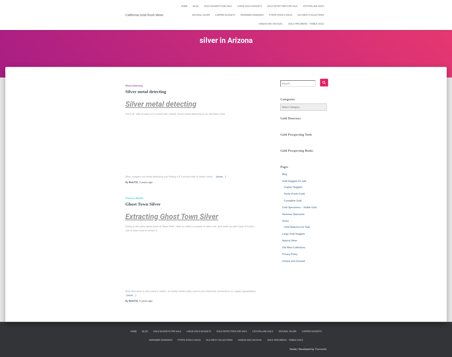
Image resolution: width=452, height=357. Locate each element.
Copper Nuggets (225, 15)
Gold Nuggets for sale (218, 6)
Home (184, 6)
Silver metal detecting (145, 91)
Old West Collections (311, 15)
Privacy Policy (290, 254)
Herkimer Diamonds (252, 15)
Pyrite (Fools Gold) (280, 15)
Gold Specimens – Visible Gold (306, 24)
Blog (196, 6)
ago (146, 182)
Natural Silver (201, 15)
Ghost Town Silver (142, 204)
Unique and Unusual (271, 24)
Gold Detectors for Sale (282, 6)
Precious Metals (134, 198)
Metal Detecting (134, 85)
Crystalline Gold (313, 6)
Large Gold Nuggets (249, 6)
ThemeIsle (321, 349)
